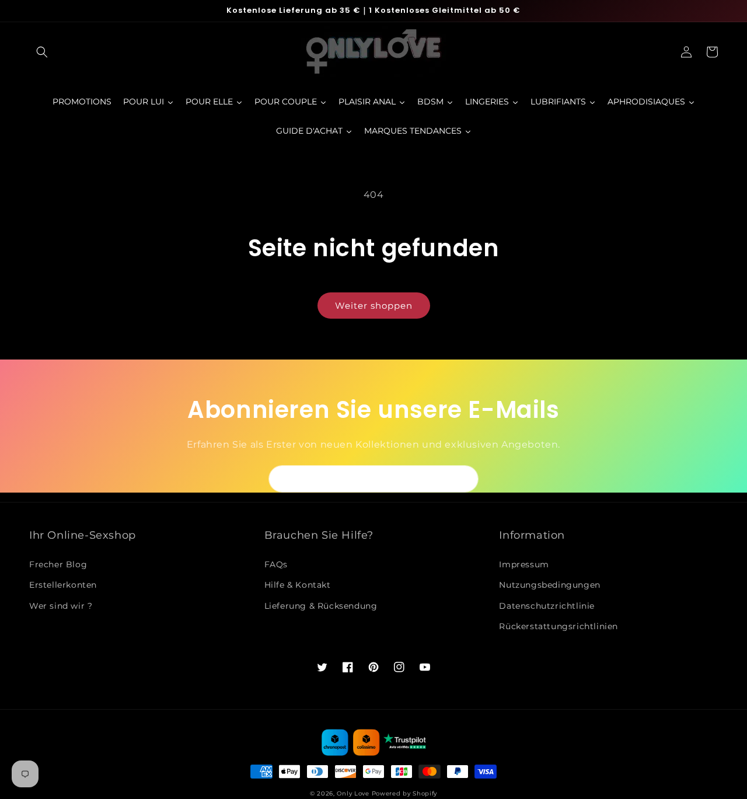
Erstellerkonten (63, 585)
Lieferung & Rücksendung (321, 606)
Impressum (524, 564)
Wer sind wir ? (60, 606)
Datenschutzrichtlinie (547, 606)
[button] (42, 52)
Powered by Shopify (405, 793)
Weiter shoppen (374, 305)
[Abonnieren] (465, 479)
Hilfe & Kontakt (297, 585)
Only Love (353, 793)
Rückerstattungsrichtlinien (558, 626)
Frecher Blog (58, 564)
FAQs (276, 564)
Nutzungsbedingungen (549, 585)
